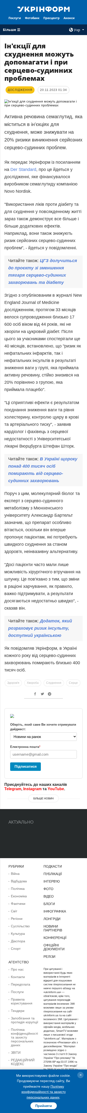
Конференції (55, 938)
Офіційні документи (54, 947)
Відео (49, 896)
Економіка (19, 896)
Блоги (49, 904)
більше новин (43, 798)
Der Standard (23, 169)
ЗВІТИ (16, 1052)
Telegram (12, 789)
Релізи (49, 956)
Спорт (16, 949)
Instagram (32, 789)
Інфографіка (55, 911)
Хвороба (33, 683)
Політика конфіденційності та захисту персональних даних (24, 1037)
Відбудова (19, 881)
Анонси (69, 18)
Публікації (53, 874)
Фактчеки (18, 904)
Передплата (20, 984)
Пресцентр (51, 18)
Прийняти (43, 1106)
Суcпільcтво (20, 926)
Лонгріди (52, 919)
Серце (73, 683)
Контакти (18, 977)
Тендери (17, 1011)
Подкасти (53, 866)
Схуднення (53, 683)
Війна (15, 874)
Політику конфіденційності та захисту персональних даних (44, 1091)
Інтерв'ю (52, 881)
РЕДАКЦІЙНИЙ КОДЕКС (23, 1062)
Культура (18, 934)
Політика (18, 889)
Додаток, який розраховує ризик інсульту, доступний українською (40, 628)
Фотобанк (32, 18)
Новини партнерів (53, 928)
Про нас (17, 969)
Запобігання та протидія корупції (24, 1020)
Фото (48, 889)
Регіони (16, 919)
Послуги (14, 18)
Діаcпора (18, 941)
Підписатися (25, 766)
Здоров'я (13, 683)
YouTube (56, 789)
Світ (14, 911)
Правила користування (21, 1001)
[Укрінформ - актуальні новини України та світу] (43, 8)
